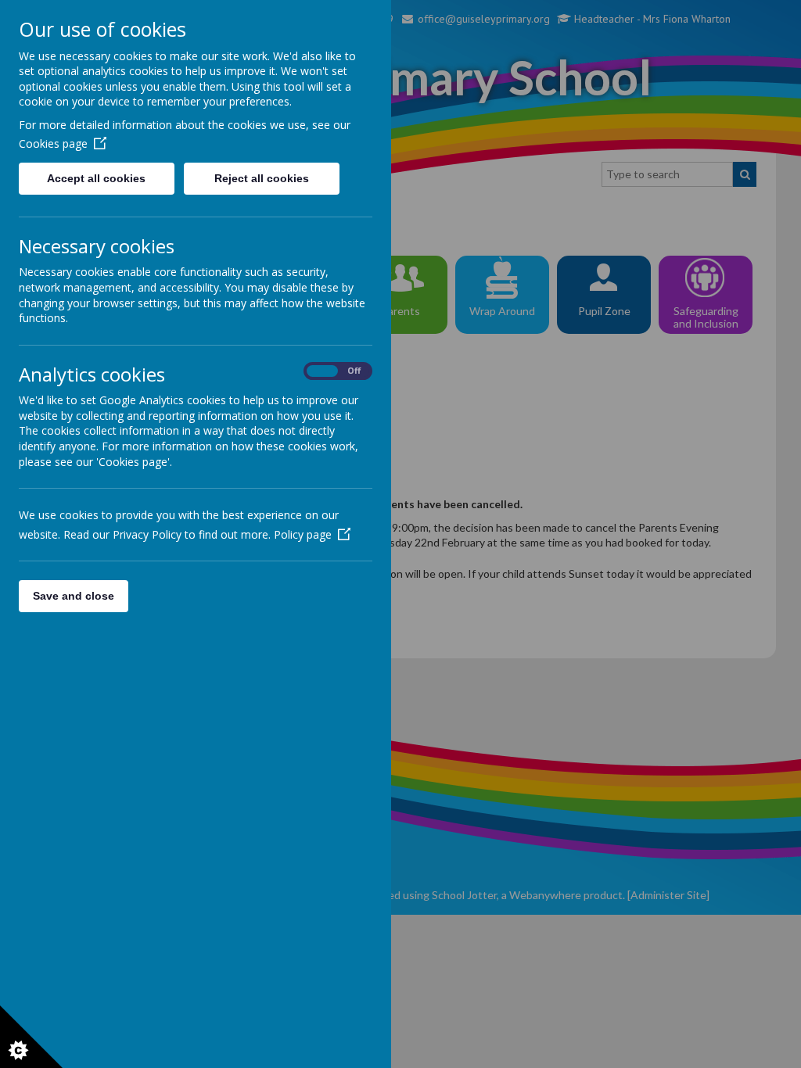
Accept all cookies (96, 178)
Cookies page (53, 143)
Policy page (303, 534)
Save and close (73, 596)
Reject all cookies (261, 178)
